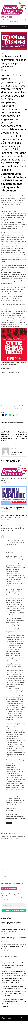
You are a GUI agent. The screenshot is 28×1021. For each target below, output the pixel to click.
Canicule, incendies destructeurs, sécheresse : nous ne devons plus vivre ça (13, 930)
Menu (5, 27)
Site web (3, 876)
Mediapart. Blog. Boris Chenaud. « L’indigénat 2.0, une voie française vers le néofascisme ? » (13, 938)
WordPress (4, 1018)
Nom (2, 862)
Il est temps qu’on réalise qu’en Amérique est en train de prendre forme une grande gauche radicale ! (13, 946)
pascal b (7, 70)
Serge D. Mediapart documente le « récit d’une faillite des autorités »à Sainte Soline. (14, 516)
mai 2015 (15, 422)
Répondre (9, 822)
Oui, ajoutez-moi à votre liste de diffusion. (12, 884)
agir (2, 53)
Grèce (9, 422)
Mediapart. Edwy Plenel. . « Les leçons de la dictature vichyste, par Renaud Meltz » (12, 923)
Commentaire (5, 842)
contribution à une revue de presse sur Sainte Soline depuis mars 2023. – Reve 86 (14, 973)
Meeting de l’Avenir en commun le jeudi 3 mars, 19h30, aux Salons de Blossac (12, 508)
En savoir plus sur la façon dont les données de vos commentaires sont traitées (13, 897)
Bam (9, 1018)
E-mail (3, 869)
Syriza (20, 422)
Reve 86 (7, 17)
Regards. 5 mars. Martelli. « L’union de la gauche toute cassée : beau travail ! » (13, 965)
